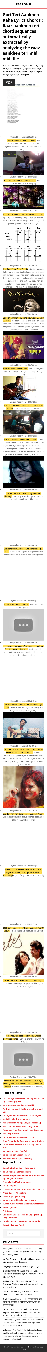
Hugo (30, 1347)
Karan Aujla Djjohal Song (14, 1196)
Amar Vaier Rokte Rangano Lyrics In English (23, 1141)
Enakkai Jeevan (10, 1207)
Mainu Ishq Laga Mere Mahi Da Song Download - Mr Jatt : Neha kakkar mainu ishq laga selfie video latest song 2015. (23, 1322)
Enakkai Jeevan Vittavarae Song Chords (21, 1221)
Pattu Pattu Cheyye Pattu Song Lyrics (20, 1126)
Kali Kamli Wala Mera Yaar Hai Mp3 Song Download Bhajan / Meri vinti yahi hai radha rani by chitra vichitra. (23, 1284)
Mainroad (39, 1347)
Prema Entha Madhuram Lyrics (17, 1182)
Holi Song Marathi (11, 1133)
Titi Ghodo (7, 1211)
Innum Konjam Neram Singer (16, 1155)
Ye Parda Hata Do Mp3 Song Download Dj (22, 1122)
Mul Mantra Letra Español (15, 1151)
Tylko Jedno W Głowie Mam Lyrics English (22, 1115)
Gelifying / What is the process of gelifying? (21, 1266)
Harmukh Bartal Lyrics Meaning (17, 1158)
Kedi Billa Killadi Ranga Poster (17, 1119)
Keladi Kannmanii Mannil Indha (17, 1172)
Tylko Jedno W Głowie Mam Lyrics (18, 1137)
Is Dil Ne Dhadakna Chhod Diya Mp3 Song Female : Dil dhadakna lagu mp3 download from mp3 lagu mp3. (23, 1274)
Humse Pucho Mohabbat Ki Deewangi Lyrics (23, 1203)
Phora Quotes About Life (14, 1193)
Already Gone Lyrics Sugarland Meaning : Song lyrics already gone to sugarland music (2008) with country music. (22, 1251)
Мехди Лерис (9, 1185)
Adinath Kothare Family (14, 1225)
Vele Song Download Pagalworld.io (19, 1105)
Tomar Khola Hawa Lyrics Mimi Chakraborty (23, 1189)
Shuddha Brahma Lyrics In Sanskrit (19, 1168)
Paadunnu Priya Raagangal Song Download (23, 1130)
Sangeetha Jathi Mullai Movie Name (19, 1200)
